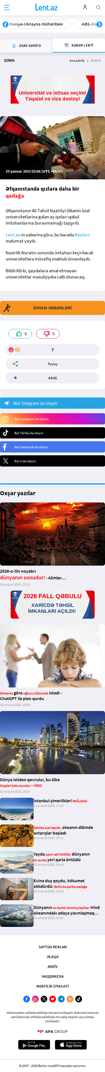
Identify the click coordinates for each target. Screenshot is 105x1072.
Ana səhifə (77, 60)
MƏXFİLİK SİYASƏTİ (52, 986)
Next (99, 24)
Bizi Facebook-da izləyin (31, 447)
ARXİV (53, 966)
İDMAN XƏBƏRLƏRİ (52, 308)
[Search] (98, 7)
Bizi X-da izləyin (25, 461)
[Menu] (7, 8)
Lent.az (13, 235)
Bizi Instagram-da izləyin (31, 419)
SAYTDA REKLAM (53, 946)
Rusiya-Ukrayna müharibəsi (36, 24)
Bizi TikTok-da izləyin (28, 433)
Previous (5, 24)
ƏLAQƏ (53, 956)
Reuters (82, 235)
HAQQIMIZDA (53, 976)
